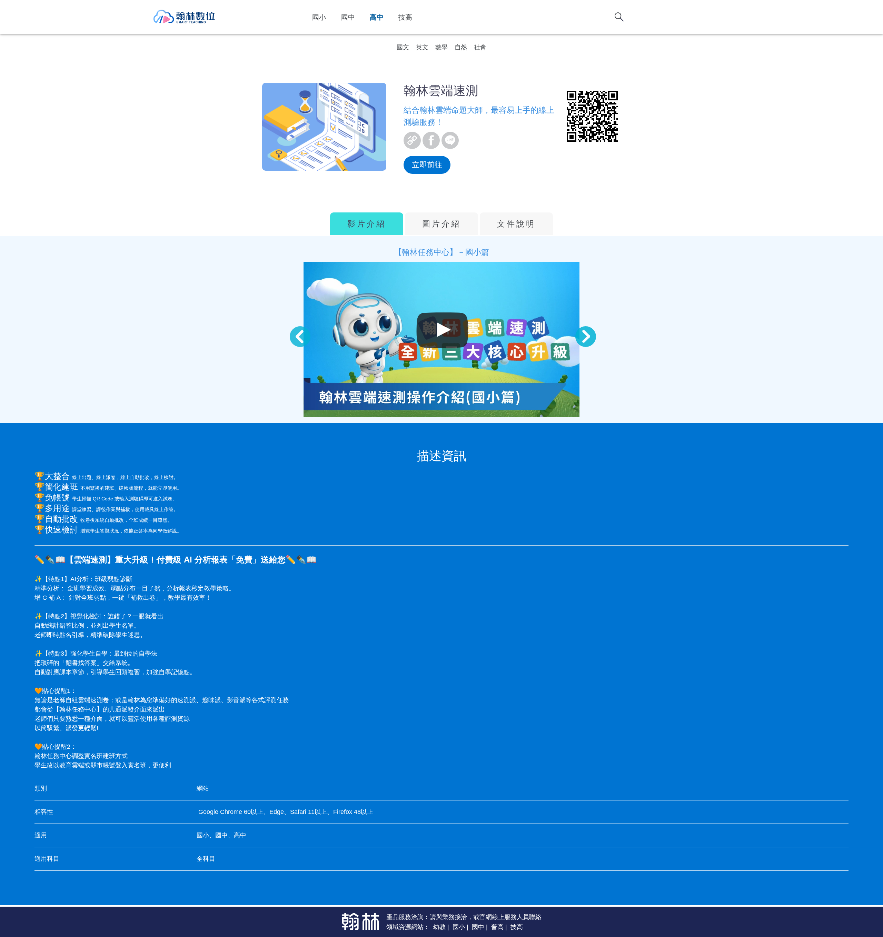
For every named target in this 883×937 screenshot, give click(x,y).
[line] (450, 140)
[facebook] (431, 140)
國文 (403, 47)
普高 (497, 927)
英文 (422, 47)
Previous (293, 329)
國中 (348, 17)
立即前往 (427, 164)
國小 (319, 17)
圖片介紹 (441, 223)
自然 (461, 47)
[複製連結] (412, 140)
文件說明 (516, 223)
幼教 (439, 927)
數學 (441, 47)
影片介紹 (366, 223)
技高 (405, 17)
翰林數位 (184, 17)
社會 (480, 47)
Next (578, 329)
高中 (377, 17)
